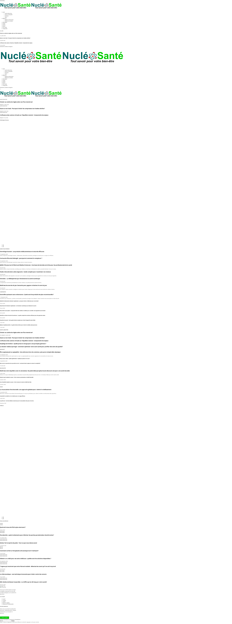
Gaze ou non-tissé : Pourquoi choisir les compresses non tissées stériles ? (15, 38)
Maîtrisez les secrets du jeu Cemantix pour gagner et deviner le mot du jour (23, 285)
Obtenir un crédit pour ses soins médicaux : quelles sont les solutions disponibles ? (25, 558)
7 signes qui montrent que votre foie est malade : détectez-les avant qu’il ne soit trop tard (28, 566)
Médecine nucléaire (9, 21)
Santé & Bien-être (8, 13)
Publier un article (4, 617)
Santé (3, 12)
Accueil (3, 599)
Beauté (3, 26)
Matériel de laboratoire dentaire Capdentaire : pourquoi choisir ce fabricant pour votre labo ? (19, 301)
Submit (13, 620)
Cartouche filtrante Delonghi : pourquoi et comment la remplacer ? (21, 258)
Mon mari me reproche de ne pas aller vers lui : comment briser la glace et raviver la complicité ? (20, 363)
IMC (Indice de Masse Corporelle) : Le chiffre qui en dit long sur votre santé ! (23, 582)
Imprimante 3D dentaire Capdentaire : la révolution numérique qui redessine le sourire (18, 305)
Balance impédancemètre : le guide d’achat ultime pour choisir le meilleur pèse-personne (18, 325)
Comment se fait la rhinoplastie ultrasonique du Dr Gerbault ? (19, 551)
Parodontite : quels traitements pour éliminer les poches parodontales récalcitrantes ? (27, 535)
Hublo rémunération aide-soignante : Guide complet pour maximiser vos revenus (25, 272)
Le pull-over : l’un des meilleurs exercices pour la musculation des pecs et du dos (17, 400)
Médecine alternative (9, 19)
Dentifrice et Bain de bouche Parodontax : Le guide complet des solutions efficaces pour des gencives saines (22, 315)
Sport (6, 17)
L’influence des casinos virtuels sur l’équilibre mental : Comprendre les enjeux (16, 42)
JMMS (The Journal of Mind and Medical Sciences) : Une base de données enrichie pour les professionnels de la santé (36, 265)
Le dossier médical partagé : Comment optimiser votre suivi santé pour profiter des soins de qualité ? (31, 346)
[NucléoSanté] (116, 57)
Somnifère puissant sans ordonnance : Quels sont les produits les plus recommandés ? (27, 294)
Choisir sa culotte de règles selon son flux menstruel (11, 33)
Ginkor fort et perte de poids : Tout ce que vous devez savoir (18, 543)
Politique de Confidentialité (7, 604)
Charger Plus (2, 586)
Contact (3, 601)
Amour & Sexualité (8, 14)
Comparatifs (4, 28)
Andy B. (1, 104)
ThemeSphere (17, 619)
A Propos (4, 600)
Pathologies (4, 22)
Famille (3, 24)
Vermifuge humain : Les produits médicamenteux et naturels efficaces (22, 251)
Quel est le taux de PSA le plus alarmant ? (13, 527)
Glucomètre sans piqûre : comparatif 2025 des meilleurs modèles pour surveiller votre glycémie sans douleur (22, 310)
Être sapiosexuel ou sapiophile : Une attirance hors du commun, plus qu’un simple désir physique (30, 352)
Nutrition (7, 16)
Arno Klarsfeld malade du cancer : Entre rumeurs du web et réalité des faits (15, 382)
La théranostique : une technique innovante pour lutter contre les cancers (23, 574)
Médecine (4, 18)
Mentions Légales (6, 602)
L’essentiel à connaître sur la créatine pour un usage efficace (12, 396)
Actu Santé (4, 27)
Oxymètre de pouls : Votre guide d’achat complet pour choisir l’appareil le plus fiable (17, 320)
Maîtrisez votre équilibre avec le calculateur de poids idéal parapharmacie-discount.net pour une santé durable (35, 371)
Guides (3, 23)
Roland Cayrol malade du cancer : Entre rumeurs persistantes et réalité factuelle (16, 377)
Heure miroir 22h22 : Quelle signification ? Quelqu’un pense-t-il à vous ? (15, 358)
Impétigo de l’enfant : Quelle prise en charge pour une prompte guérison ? (23, 343)
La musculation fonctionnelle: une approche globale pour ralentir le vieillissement (25, 389)
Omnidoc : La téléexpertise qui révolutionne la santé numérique (20, 278)
